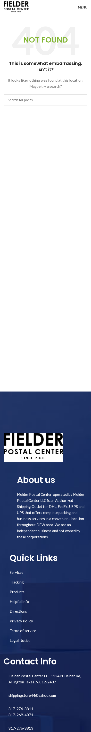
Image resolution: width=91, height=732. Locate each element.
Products (17, 592)
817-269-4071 (20, 715)
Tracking (17, 582)
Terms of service (23, 630)
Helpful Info (19, 601)
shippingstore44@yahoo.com (32, 695)
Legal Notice (20, 640)
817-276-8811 (20, 708)
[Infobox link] (45, 728)
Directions (18, 611)
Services (16, 572)
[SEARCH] (81, 99)
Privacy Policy (21, 621)
